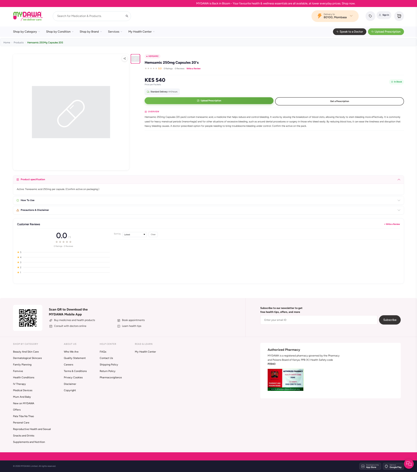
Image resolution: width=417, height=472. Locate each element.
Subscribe (389, 320)
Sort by (117, 233)
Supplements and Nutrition (29, 441)
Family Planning (22, 364)
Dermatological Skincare (27, 358)
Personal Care (21, 422)
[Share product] (124, 58)
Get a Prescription (339, 101)
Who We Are (71, 351)
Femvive (18, 371)
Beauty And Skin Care (26, 351)
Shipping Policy (109, 364)
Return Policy (107, 371)
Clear (153, 234)
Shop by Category (25, 31)
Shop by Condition (58, 31)
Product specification (33, 179)
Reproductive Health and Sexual (32, 429)
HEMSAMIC (153, 56)
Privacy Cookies (73, 377)
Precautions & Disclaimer (35, 210)
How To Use (27, 200)
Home (6, 42)
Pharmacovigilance (111, 377)
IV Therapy (19, 383)
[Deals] (370, 16)
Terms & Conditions (75, 371)
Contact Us (106, 358)
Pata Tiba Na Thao (23, 416)
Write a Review (194, 68)
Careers (68, 364)
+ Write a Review (392, 224)
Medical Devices (22, 390)
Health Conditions (23, 377)
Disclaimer (70, 383)
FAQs (103, 351)
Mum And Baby (22, 396)
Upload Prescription (388, 31)
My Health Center (140, 31)
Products (19, 42)
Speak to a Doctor (351, 31)
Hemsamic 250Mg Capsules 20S (45, 42)
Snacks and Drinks (23, 435)
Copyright (70, 390)
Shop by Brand (89, 31)
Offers (17, 409)
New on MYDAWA (23, 403)
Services (113, 31)
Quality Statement (75, 358)
